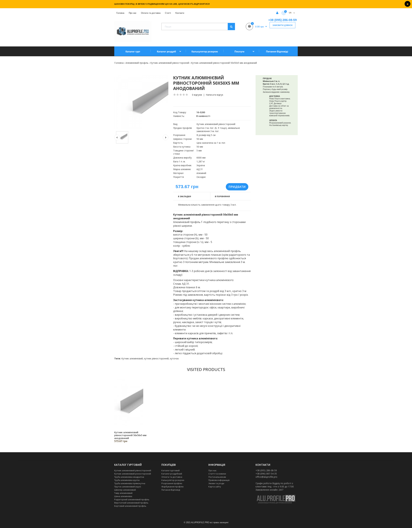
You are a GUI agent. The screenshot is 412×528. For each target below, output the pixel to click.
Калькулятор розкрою (172, 480)
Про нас (212, 470)
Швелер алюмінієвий (125, 489)
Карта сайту (214, 486)
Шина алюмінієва (123, 496)
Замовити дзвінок (282, 25)
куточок (174, 358)
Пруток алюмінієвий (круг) (127, 486)
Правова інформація (218, 480)
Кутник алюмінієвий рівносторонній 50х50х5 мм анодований (224, 62)
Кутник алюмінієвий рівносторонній (169, 62)
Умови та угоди (216, 483)
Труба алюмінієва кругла (127, 480)
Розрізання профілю (171, 483)
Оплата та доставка (171, 476)
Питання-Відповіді (170, 489)
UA (290, 12)
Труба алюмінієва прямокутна (129, 483)
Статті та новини (217, 473)
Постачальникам (217, 476)
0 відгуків (197, 94)
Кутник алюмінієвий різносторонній (132, 473)
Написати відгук (214, 94)
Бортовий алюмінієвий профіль (130, 505)
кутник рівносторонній (156, 358)
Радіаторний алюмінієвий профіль (131, 499)
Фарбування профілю (172, 486)
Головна (119, 62)
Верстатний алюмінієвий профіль (131, 502)
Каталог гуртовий (170, 470)
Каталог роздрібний (171, 473)
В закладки (184, 196)
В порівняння (222, 196)
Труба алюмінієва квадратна (129, 476)
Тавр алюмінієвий (123, 493)
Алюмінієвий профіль (137, 62)
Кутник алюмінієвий (132, 358)
